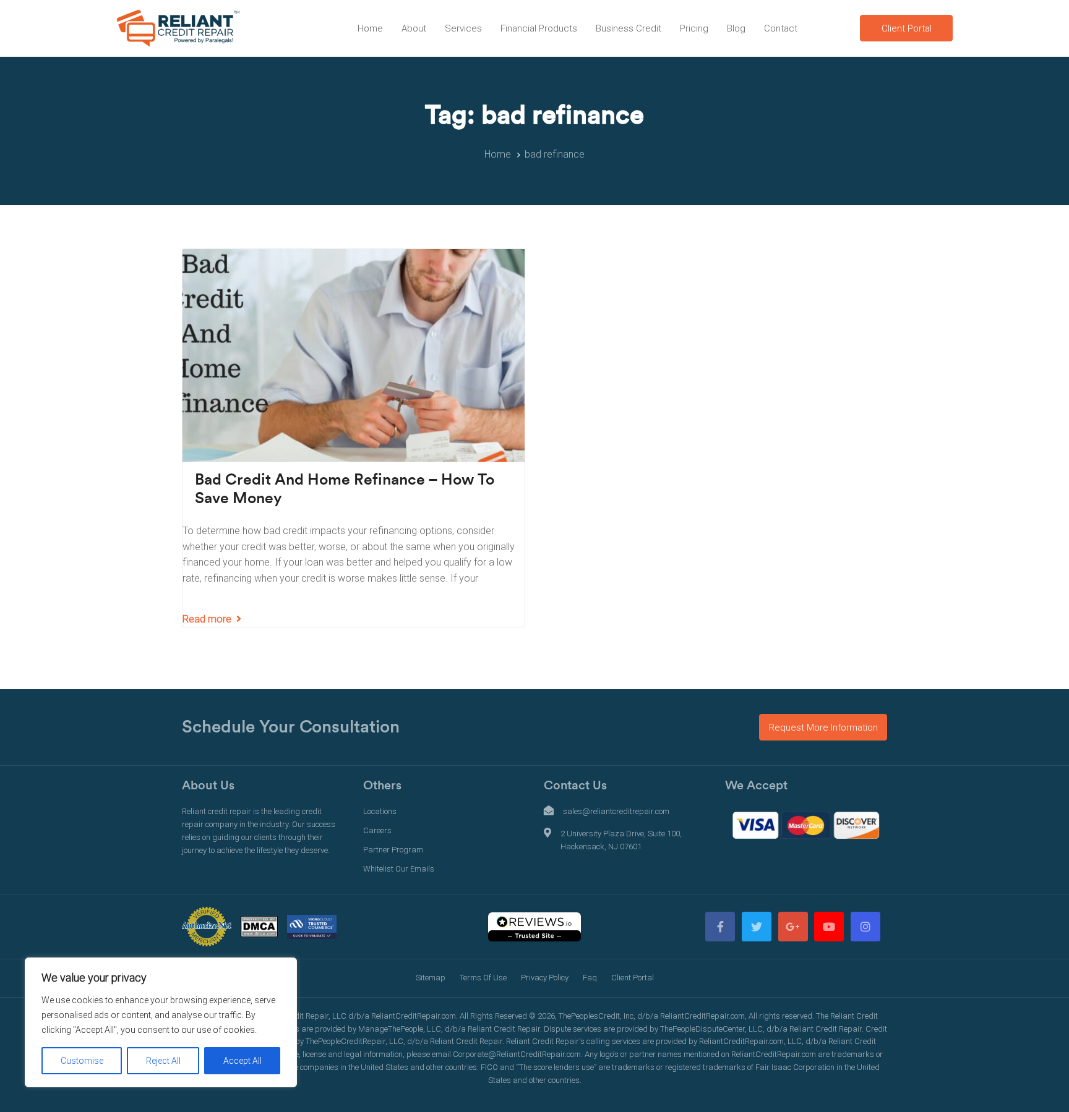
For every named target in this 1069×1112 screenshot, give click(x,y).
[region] (161, 1022)
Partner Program (393, 849)
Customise (82, 1061)
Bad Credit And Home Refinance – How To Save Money (344, 489)
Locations (380, 811)
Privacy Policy (545, 977)
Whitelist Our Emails (398, 868)
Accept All (242, 1061)
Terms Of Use (483, 977)
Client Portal (632, 977)
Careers (377, 830)
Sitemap (430, 977)
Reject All (163, 1061)
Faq (590, 977)
